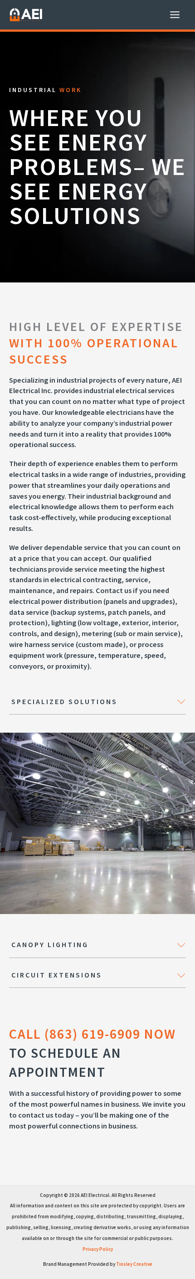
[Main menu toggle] (174, 15)
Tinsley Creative (134, 1264)
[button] (97, 702)
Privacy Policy (98, 1249)
